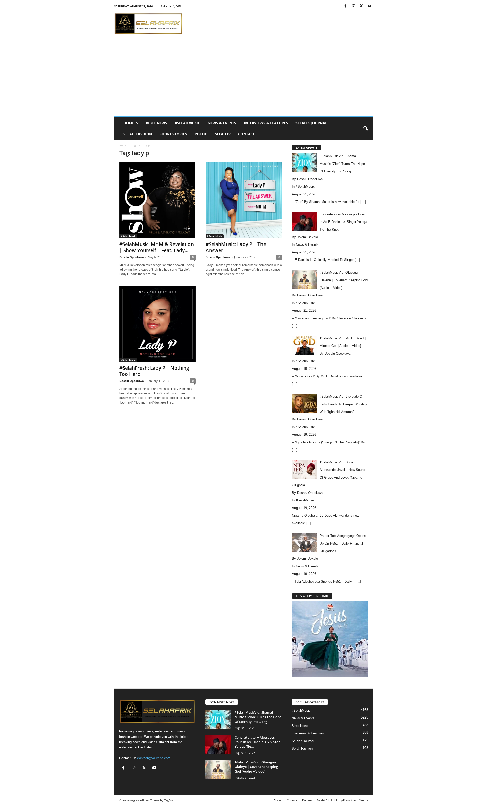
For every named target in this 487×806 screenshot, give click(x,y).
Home (128, 122)
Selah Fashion (137, 134)
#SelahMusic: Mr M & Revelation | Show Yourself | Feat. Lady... (156, 247)
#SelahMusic (187, 122)
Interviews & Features (266, 122)
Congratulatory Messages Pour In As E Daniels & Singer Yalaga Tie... (257, 742)
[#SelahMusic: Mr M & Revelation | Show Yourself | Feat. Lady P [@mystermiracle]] (157, 200)
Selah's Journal (303, 741)
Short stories (173, 134)
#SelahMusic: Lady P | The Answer (236, 247)
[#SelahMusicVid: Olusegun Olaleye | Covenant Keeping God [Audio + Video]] (218, 769)
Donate (307, 800)
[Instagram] (354, 6)
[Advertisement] (280, 23)
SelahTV (223, 134)
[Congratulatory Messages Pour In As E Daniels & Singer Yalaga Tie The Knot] (218, 744)
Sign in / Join (171, 6)
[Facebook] (346, 6)
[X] (361, 6)
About (278, 800)
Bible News (156, 122)
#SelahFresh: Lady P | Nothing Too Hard (154, 371)
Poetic (201, 134)
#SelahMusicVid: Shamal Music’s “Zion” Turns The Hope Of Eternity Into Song (258, 717)
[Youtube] (369, 6)
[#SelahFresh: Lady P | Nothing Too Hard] (157, 324)
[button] (365, 128)
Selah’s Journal (311, 122)
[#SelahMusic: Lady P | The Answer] (244, 200)
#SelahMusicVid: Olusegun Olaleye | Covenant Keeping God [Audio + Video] (256, 767)
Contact (246, 134)
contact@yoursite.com (153, 758)
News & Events (222, 122)
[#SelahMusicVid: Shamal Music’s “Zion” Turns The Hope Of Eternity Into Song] (218, 719)
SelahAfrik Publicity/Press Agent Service (342, 800)
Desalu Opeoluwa (131, 257)
